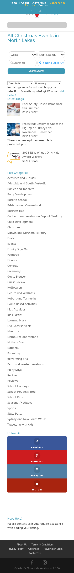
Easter (11, 238)
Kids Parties (14, 315)
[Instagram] (40, 12)
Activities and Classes (21, 178)
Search (36, 71)
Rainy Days (14, 369)
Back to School (17, 200)
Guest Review (16, 282)
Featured (13, 254)
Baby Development (20, 194)
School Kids (15, 397)
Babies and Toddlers (20, 189)
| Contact (43, 5)
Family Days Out (18, 249)
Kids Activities (16, 309)
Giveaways (14, 271)
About (25, 3)
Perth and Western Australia (25, 364)
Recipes (12, 375)
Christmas (13, 227)
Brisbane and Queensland (24, 205)
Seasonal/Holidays (19, 402)
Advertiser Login (53, 548)
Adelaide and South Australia (26, 183)
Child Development (20, 221)
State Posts (14, 413)
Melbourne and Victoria (22, 337)
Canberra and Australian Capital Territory (34, 216)
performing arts (17, 358)
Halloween (14, 287)
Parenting (13, 353)
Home (14, 3)
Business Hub (15, 211)
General (12, 265)
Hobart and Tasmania (21, 298)
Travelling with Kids (20, 424)
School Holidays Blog (21, 391)
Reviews (12, 380)
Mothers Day (15, 342)
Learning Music (17, 320)
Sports (11, 408)
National (13, 348)
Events (11, 243)
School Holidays (18, 386)
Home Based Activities (21, 304)
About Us (22, 544)
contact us (23, 523)
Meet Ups (13, 331)
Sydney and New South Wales (26, 419)
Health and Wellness (21, 293)
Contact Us (35, 553)
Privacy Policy (15, 548)
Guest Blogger (16, 276)
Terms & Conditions (42, 544)
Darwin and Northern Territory (26, 232)
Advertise (40, 3)
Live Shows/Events (19, 326)
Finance (12, 260)
